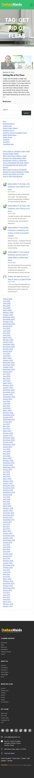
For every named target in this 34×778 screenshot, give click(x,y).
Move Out (4, 647)
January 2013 (8, 606)
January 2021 (8, 435)
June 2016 (6, 547)
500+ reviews (27, 765)
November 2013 (8, 583)
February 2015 (8, 561)
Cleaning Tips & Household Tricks (15, 133)
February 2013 (8, 604)
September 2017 (9, 520)
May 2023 (6, 378)
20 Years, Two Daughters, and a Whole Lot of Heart (19, 186)
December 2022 (9, 390)
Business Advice (8, 124)
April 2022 (6, 408)
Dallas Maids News (9, 135)
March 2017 (7, 531)
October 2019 (8, 465)
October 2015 (8, 554)
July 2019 (6, 472)
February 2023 (8, 385)
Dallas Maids (12, 184)
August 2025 (7, 326)
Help (2, 722)
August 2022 (7, 399)
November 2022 (9, 392)
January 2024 (8, 360)
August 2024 (7, 351)
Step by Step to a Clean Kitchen (19, 279)
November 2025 (9, 319)
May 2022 (6, 406)
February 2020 (8, 460)
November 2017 (8, 515)
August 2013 (7, 590)
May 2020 (6, 454)
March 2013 (7, 602)
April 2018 (6, 504)
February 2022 (8, 413)
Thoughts (6, 142)
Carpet (3, 654)
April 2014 (6, 577)
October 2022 (8, 394)
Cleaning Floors (8, 130)
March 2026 (7, 310)
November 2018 (8, 488)
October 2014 (8, 567)
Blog (2, 677)
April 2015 (6, 558)
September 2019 (9, 467)
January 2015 (8, 563)
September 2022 (9, 397)
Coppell (3, 693)
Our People (4, 668)
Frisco (3, 695)
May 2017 (6, 526)
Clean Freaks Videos (10, 128)
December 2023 (9, 362)
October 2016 (8, 538)
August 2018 (7, 495)
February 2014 (8, 581)
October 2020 (8, 442)
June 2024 (7, 356)
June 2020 (7, 451)
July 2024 (6, 353)
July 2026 (6, 301)
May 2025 (6, 333)
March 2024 (7, 358)
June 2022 (7, 403)
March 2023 (7, 383)
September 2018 (9, 492)
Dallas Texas (7, 137)
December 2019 (8, 463)
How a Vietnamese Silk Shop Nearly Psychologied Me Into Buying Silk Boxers (16, 165)
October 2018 (8, 490)
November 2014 (8, 565)
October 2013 (8, 586)
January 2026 (8, 315)
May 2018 (6, 501)
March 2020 (7, 458)
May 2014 (6, 574)
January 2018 (8, 510)
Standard (4, 642)
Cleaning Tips (5, 720)
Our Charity (4, 672)
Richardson (4, 702)
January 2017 (7, 533)
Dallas (3, 688)
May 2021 (6, 426)
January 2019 (8, 483)
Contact (3, 665)
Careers (24, 758)
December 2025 (9, 317)
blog (4, 121)
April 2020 (6, 456)
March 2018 (7, 506)
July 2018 (6, 497)
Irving (3, 697)
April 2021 (6, 429)
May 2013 (6, 597)
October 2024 (8, 349)
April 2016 (6, 551)
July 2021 (6, 424)
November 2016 (8, 536)
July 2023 (6, 374)
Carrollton (4, 690)
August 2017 (7, 522)
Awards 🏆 (4, 674)
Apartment (4, 649)
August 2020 (7, 447)
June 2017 (6, 524)
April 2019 (6, 476)
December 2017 (8, 513)
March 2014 (7, 579)
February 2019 (8, 481)
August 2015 (7, 556)
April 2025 (6, 335)
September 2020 (9, 444)
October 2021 (8, 417)
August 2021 (7, 422)
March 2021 (7, 431)
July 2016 (6, 545)
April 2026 (6, 308)
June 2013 (6, 595)
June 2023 (7, 376)
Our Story (4, 670)
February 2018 (8, 508)
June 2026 (7, 303)
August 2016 (7, 542)
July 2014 (6, 570)
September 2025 (9, 324)
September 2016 (9, 540)
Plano (3, 699)
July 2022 (6, 401)
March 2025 (7, 337)
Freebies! (6, 140)
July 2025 (6, 328)
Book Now (4, 713)
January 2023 (8, 388)
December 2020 (9, 438)
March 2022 (7, 410)
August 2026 (7, 299)
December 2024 (9, 344)
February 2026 (8, 312)
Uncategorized (8, 144)
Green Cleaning (6, 652)
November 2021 (8, 415)
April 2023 (6, 381)
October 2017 (8, 517)
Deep (2, 645)
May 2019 (6, 474)
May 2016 (6, 549)
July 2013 (6, 592)
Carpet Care (7, 126)
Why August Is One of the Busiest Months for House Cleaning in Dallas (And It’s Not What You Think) (16, 172)
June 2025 (7, 331)
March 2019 (7, 479)
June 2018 (6, 499)
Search (5, 109)
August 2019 (7, 470)
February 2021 (8, 433)
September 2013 (9, 588)
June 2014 (6, 572)
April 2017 (6, 529)
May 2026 (6, 306)
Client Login (5, 718)
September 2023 (9, 369)
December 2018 (8, 485)
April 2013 (6, 599)
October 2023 (8, 367)
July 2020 (6, 449)
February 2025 (8, 340)
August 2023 (7, 372)
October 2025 (8, 321)
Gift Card (4, 715)
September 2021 (9, 419)
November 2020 (9, 440)
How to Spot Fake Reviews (12, 176)
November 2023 (9, 365)
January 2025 (8, 342)
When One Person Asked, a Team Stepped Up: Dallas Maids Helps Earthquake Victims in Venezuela (15, 158)
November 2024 (9, 347)
